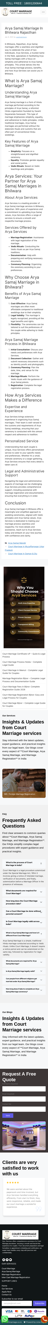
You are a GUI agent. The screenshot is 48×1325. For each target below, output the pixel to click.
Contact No (6, 1104)
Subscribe (39, 1303)
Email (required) (8, 1094)
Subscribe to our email (12, 1299)
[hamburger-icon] (43, 12)
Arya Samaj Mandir (17, 543)
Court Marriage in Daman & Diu (22, 554)
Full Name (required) (10, 1084)
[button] (42, 785)
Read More (11, 787)
